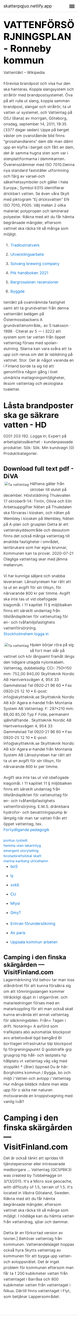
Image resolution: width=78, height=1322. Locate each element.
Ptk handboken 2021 (29, 273)
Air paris (17, 933)
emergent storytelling (21, 850)
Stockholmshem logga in (26, 634)
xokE (15, 885)
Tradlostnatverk (25, 245)
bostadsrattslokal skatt (22, 856)
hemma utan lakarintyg (22, 845)
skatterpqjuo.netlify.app (27, 6)
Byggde (17, 291)
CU (13, 894)
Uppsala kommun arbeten (34, 942)
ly (11, 875)
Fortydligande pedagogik (26, 829)
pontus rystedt (15, 840)
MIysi (15, 903)
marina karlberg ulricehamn (25, 861)
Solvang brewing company (34, 263)
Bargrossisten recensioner (34, 282)
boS (14, 866)
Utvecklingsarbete (27, 254)
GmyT (15, 912)
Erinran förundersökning (32, 923)
